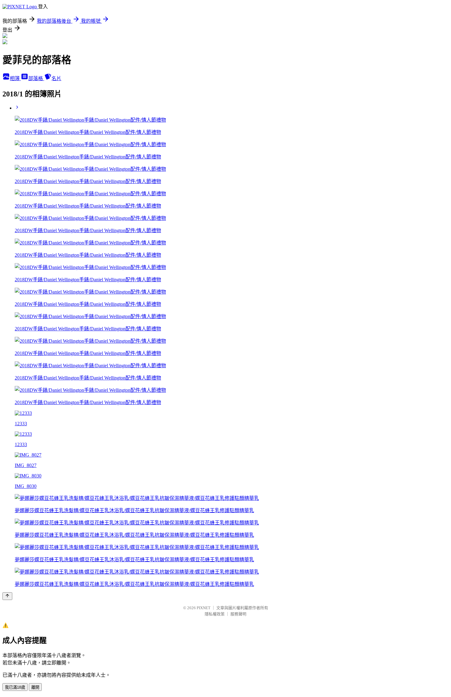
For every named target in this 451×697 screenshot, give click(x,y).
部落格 (36, 78)
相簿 (15, 78)
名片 (56, 78)
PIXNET (203, 607)
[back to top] (7, 596)
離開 (35, 687)
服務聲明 (238, 614)
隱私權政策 (215, 614)
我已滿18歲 (15, 687)
